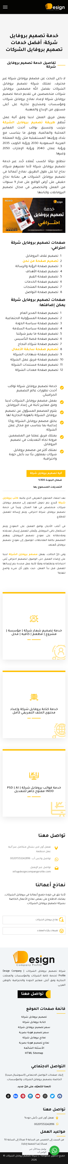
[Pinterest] (23, 1096)
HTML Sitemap (34, 1053)
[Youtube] (37, 1096)
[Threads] (8, 1096)
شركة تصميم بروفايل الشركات (21, 1156)
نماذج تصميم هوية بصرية (34, 1043)
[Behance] (15, 1096)
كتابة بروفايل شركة (34, 1022)
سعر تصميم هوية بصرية (34, 1032)
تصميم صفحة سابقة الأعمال (35, 349)
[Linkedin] (30, 1096)
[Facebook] (59, 1096)
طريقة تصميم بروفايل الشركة (29, 122)
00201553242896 (44, 1124)
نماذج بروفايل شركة (34, 1038)
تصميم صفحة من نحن (40, 261)
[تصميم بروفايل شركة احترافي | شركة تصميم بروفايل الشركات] (54, 7)
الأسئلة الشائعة (34, 1048)
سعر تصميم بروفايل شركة (34, 1027)
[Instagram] (45, 1096)
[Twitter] (52, 1096)
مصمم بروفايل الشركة (23, 554)
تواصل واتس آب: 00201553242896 (30, 858)
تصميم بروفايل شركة (34, 1017)
